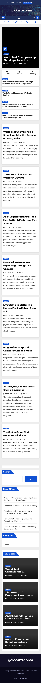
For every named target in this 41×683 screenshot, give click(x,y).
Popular (19, 74)
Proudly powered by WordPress (14, 671)
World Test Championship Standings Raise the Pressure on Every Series (17, 83)
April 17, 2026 (10, 354)
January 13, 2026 (12, 439)
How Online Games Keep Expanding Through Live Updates (17, 117)
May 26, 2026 (10, 315)
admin (23, 63)
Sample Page (23, 678)
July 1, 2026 (10, 227)
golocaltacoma (20, 10)
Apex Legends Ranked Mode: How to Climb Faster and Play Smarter (17, 105)
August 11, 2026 (11, 142)
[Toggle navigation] (19, 17)
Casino (9, 54)
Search (6, 472)
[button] (34, 18)
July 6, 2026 (13, 63)
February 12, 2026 (12, 394)
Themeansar (20, 673)
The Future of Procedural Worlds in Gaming (22, 59)
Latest (7, 73)
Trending (32, 74)
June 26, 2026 (10, 273)
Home (15, 678)
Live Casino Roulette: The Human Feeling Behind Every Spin (19, 308)
